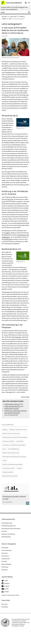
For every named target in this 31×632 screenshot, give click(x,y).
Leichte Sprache (7, 550)
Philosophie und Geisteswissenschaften (14, 457)
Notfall (5, 561)
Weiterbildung (7, 537)
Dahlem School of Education (10, 433)
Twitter (6, 580)
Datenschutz (6, 558)
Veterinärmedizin (7, 472)
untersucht (9, 199)
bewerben (18, 337)
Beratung (5, 567)
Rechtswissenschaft (8, 468)
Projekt (11, 404)
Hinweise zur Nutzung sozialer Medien (10, 595)
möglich (7, 233)
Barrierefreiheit (7, 564)
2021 (10, 19)
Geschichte (19, 441)
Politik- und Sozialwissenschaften (12, 464)
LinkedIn (6, 591)
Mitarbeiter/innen (7, 523)
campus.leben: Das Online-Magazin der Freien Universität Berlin (14, 8)
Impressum (6, 556)
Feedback (5, 607)
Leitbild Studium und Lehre (11, 408)
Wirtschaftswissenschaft (9, 476)
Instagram (7, 583)
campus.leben (13, 16)
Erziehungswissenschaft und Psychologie (14, 437)
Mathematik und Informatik (10, 453)
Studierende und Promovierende (11, 528)
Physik (4, 460)
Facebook (6, 586)
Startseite (4, 16)
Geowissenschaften (8, 441)
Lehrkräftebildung (13, 449)
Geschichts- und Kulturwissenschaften (13, 445)
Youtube (6, 589)
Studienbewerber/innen (9, 526)
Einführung (7, 239)
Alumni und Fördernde (9, 534)
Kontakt (5, 553)
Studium (19, 468)
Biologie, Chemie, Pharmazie (18, 429)
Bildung (4, 429)
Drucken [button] (5, 604)
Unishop (5, 570)
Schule (5, 531)
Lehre (4, 449)
